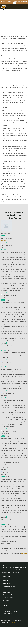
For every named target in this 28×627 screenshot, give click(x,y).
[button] (21, 6)
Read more (24, 553)
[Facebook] (13, 3)
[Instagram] (15, 3)
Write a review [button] (4, 240)
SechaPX (12, 622)
